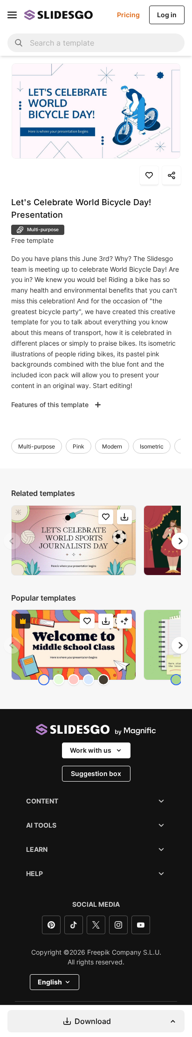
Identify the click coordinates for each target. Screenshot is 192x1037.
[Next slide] (179, 541)
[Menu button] (12, 15)
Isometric (152, 446)
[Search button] (18, 42)
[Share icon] (171, 175)
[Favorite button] (149, 175)
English (50, 982)
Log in (167, 15)
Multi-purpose (36, 446)
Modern (112, 446)
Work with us (90, 750)
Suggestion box (96, 773)
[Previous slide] (12, 541)
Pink (78, 446)
